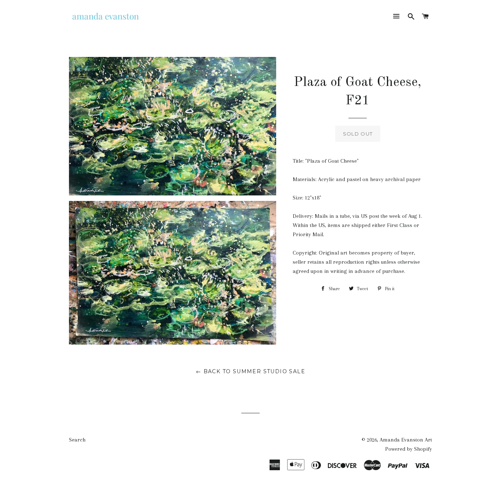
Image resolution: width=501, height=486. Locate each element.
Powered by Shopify (408, 449)
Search (77, 439)
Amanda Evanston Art (406, 439)
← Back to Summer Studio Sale (250, 371)
